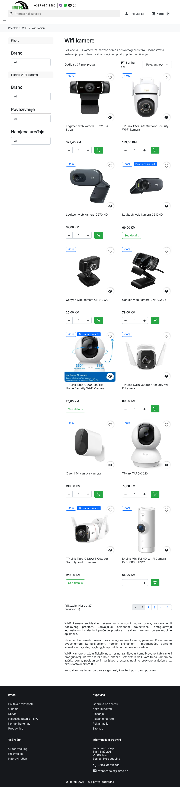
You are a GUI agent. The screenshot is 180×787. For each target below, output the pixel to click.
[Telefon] (74, 5)
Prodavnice (15, 728)
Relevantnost (157, 64)
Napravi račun (17, 758)
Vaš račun (14, 739)
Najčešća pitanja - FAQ (23, 718)
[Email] (70, 5)
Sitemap (98, 728)
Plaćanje (98, 713)
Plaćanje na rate (103, 718)
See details (131, 235)
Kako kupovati (102, 709)
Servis (12, 713)
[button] (134, 14)
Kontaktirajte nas (19, 723)
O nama (13, 709)
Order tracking (17, 749)
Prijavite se (15, 753)
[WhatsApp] (65, 5)
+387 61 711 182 (109, 765)
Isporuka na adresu (105, 704)
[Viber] (60, 5)
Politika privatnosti (20, 704)
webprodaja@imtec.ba (113, 771)
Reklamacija (100, 723)
